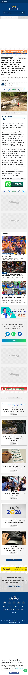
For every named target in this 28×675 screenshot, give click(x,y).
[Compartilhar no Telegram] (18, 89)
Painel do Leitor (19, 606)
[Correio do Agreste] (14, 7)
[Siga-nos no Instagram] (9, 602)
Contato (14, 612)
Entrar (5, 1)
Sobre (11, 606)
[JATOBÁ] (14, 569)
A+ (13, 112)
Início (5, 606)
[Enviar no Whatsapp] (14, 89)
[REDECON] (14, 389)
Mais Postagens (14, 560)
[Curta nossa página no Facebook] (4, 602)
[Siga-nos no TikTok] (23, 602)
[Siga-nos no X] (14, 602)
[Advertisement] (14, 33)
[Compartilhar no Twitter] (9, 89)
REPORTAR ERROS (21, 112)
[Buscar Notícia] (23, 12)
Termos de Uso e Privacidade (11, 609)
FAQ (22, 609)
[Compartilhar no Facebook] (4, 89)
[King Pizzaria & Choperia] (14, 203)
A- (8, 112)
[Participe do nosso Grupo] (14, 184)
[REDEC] (14, 52)
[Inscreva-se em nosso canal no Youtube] (18, 602)
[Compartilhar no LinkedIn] (23, 89)
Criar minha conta (13, 586)
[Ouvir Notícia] (4, 119)
